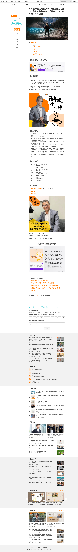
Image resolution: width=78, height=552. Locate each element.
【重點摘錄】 (35, 49)
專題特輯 (32, 4)
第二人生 (13, 24)
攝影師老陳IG (34, 191)
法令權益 (44, 4)
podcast (18, 20)
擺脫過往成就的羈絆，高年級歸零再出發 (39, 280)
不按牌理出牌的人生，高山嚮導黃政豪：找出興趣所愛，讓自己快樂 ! (45, 285)
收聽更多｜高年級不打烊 (38, 54)
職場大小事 (25, 4)
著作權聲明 (45, 547)
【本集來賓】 (35, 48)
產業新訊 (13, 4)
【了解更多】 (35, 53)
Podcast (56, 4)
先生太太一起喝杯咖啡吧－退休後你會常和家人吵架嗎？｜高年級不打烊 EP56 (47, 287)
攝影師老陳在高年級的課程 (36, 188)
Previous (27, 499)
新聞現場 (50, 4)
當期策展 (62, 4)
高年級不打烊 (18, 24)
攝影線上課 (33, 193)
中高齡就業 (18, 22)
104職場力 (36, 295)
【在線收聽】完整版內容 (38, 46)
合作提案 (38, 547)
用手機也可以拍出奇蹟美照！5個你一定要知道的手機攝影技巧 (43, 283)
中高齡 (13, 22)
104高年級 (14, 20)
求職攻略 (19, 4)
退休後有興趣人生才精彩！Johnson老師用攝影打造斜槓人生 (43, 282)
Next (66, 499)
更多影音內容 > (61, 490)
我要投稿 (32, 547)
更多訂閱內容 (61, 510)
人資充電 (38, 4)
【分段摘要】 (35, 51)
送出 (47, 328)
